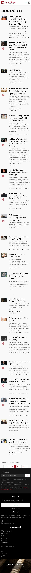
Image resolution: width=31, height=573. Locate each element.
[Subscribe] (27, 475)
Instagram (6, 538)
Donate (15, 505)
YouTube (5, 533)
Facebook (6, 535)
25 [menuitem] (23, 466)
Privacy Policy (5, 549)
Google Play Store (9, 523)
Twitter (5, 540)
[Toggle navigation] (29, 2)
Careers (3, 551)
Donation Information (16, 508)
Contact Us (4, 553)
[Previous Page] (4, 466)
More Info (21, 517)
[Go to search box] (27, 2)
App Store (7, 521)
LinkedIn (5, 542)
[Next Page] (26, 466)
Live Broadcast (7, 531)
